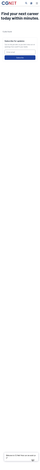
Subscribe (20, 57)
